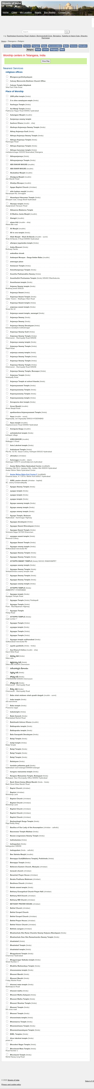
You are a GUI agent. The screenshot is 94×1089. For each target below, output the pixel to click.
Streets (7, 46)
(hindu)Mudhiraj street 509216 (20, 287)
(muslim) (21, 115)
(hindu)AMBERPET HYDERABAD (18, 589)
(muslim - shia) (22, 123)
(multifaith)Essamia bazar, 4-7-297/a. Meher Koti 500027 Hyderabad (28, 475)
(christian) (23, 187)
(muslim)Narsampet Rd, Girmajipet (19, 192)
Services (73, 46)
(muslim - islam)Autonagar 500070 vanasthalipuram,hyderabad (24, 461)
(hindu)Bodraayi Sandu (17, 248)
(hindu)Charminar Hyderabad (19, 955)
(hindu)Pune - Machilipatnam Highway (18, 605)
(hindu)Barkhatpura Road (19, 986)
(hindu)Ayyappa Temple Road (17, 595)
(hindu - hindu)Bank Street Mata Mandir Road (27, 783)
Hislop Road (15, 612)
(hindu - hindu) (23, 646)
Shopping (54, 50)
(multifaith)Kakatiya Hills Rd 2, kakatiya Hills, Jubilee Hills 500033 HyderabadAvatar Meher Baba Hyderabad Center (31, 468)
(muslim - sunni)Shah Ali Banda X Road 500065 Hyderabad (27, 238)
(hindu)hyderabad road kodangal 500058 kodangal (23, 767)
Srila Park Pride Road (18, 86)
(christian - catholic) (34, 827)
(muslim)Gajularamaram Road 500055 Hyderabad (22, 424)
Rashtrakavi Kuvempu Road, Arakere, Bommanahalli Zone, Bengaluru (34, 36)
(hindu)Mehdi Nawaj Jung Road (18, 1056)
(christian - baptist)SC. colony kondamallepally (24, 481)
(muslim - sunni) (33, 695)
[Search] (67, 32)
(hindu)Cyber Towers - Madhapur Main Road (21, 298)
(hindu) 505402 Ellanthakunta (35, 278)
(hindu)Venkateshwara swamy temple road (21, 570)
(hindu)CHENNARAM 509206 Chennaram (19, 678)
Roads (38, 12)
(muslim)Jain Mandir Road (18, 178)
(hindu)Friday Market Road (17, 979)
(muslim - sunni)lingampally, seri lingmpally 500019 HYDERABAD (24, 417)
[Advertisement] (45, 23)
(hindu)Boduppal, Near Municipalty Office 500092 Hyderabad (27, 777)
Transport (36, 46)
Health (38, 50)
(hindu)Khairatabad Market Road (16, 717)
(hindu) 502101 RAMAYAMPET (33, 561)
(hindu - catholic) (22, 850)
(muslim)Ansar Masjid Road (17, 407)
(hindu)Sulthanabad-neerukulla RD (21, 548)
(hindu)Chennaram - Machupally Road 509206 (21, 337)
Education (83, 46)
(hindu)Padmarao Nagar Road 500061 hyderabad (22, 110)
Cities (14, 12)
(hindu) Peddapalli (24, 600)
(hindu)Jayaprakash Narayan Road (17, 205)
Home (6, 12)
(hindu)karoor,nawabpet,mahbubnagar (23, 327)
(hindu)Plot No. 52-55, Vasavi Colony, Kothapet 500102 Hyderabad (29, 451)
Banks (66, 46)
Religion (30, 50)
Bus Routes (49, 12)
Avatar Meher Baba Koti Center (23, 474)
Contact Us (63, 12)
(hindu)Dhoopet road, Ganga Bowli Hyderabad (23, 198)
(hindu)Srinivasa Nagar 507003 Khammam (21, 531)
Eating (44, 46)
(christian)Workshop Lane (15, 793)
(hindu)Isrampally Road (18, 376)
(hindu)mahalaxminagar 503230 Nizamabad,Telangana (24, 151)
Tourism (27, 46)
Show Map (45, 61)
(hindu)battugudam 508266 (16, 845)
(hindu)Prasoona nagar (16, 707)
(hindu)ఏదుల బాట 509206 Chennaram (18, 663)
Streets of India (13, 1080)
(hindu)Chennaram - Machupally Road (18, 684)
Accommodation (55, 46)
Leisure (45, 50)
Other (62, 50)
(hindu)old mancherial (16, 700)
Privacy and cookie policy (11, 1084)
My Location (26, 12)
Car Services (17, 46)
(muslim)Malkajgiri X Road (17, 440)
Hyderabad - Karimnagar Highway (19, 517)
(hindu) (20, 96)
